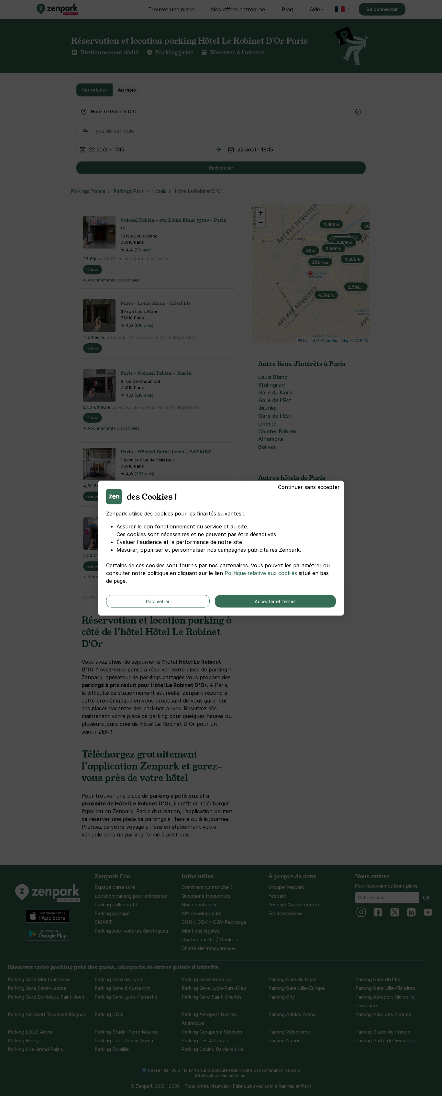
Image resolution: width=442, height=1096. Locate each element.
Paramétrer (158, 601)
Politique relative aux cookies (261, 573)
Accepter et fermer (275, 601)
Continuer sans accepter (309, 486)
